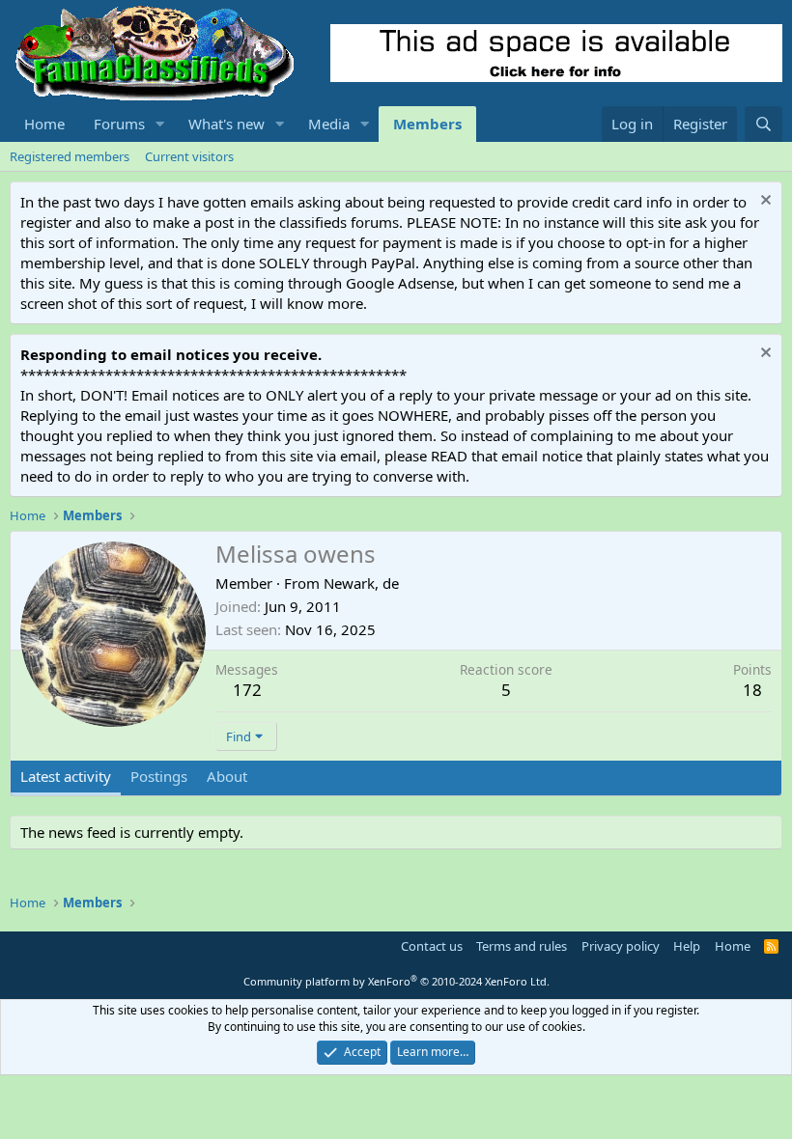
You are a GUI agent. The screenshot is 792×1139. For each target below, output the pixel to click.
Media (329, 123)
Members (427, 123)
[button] (160, 124)
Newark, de (361, 583)
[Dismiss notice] (763, 202)
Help (686, 946)
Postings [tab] (158, 776)
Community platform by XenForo (396, 981)
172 (247, 690)
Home (44, 123)
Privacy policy (620, 946)
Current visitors (189, 156)
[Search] (763, 124)
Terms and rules (521, 946)
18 (752, 690)
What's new (226, 123)
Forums (119, 123)
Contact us (432, 946)
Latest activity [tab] (65, 776)
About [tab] (227, 776)
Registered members (69, 156)
